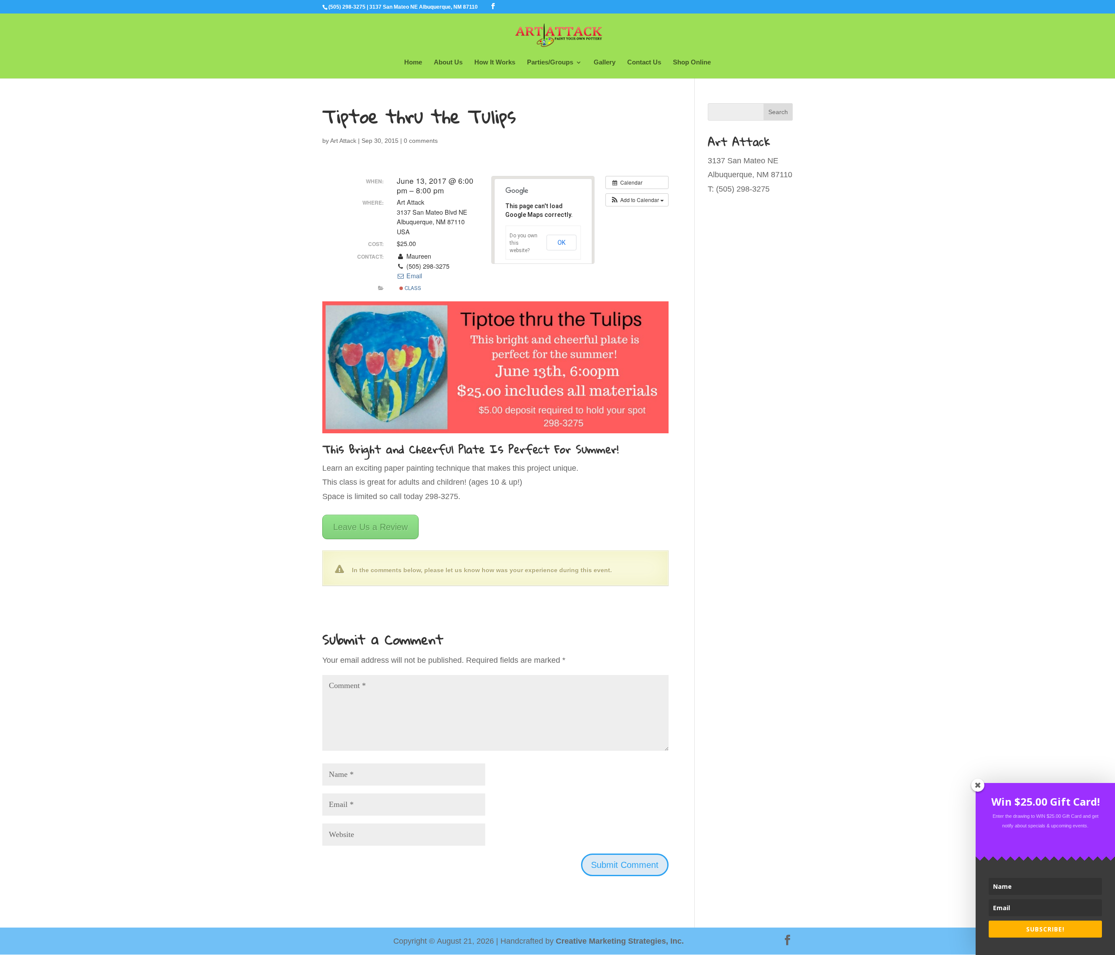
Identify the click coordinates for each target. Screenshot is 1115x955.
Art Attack (343, 140)
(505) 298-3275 (346, 7)
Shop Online (692, 62)
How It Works (494, 62)
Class (412, 287)
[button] (637, 200)
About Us (448, 62)
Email (413, 275)
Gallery (604, 62)
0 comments (421, 140)
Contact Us (644, 62)
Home (413, 62)
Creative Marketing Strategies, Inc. (620, 941)
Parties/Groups (550, 62)
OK (562, 242)
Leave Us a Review (370, 527)
